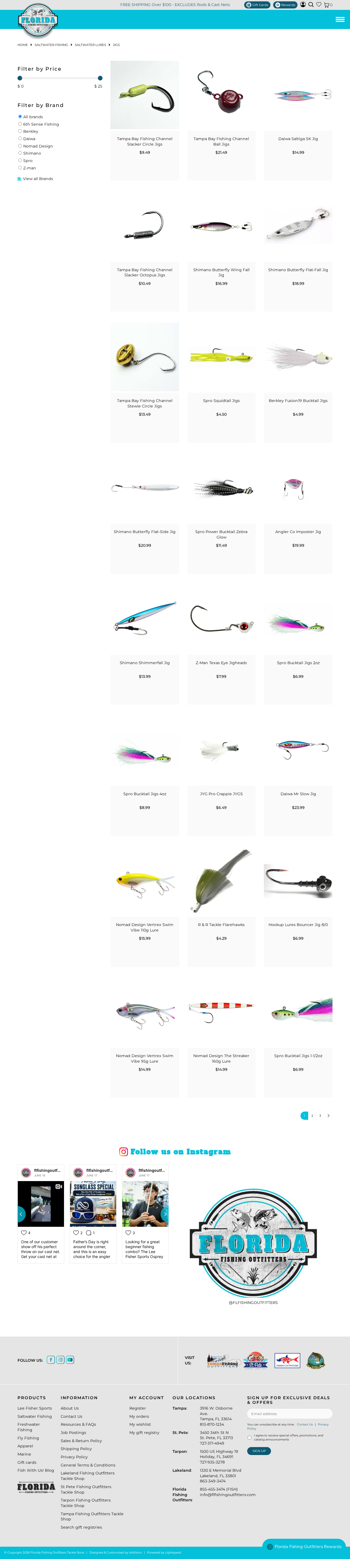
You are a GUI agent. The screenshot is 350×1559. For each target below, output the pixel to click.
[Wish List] (318, 5)
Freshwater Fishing (29, 1427)
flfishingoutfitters (50, 1170)
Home (23, 45)
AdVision (135, 1552)
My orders (139, 1416)
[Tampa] (222, 1360)
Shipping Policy (76, 1448)
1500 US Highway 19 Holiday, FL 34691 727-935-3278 (219, 1457)
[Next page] (328, 1116)
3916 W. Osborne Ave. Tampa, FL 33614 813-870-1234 (216, 1416)
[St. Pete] (254, 1360)
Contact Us (71, 1416)
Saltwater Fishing (51, 45)
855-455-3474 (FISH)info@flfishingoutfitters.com (228, 1492)
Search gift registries (81, 1527)
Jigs (116, 45)
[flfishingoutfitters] (26, 1173)
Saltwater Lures (90, 45)
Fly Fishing (28, 1438)
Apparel (25, 1446)
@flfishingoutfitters (253, 1302)
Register (137, 1408)
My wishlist (140, 1424)
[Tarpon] (286, 1360)
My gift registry (144, 1432)
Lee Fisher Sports (35, 1408)
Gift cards (27, 1462)
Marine (24, 1454)
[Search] (311, 4)
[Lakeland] (315, 1360)
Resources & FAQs (78, 1424)
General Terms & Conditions (88, 1465)
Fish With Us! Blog (36, 1470)
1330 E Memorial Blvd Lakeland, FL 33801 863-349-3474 (220, 1475)
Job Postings (73, 1432)
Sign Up (259, 1451)
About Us (70, 1408)
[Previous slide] (17, 1214)
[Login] (303, 5)
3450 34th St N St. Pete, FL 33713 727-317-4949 (216, 1438)
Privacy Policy (74, 1456)
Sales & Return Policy (81, 1440)
